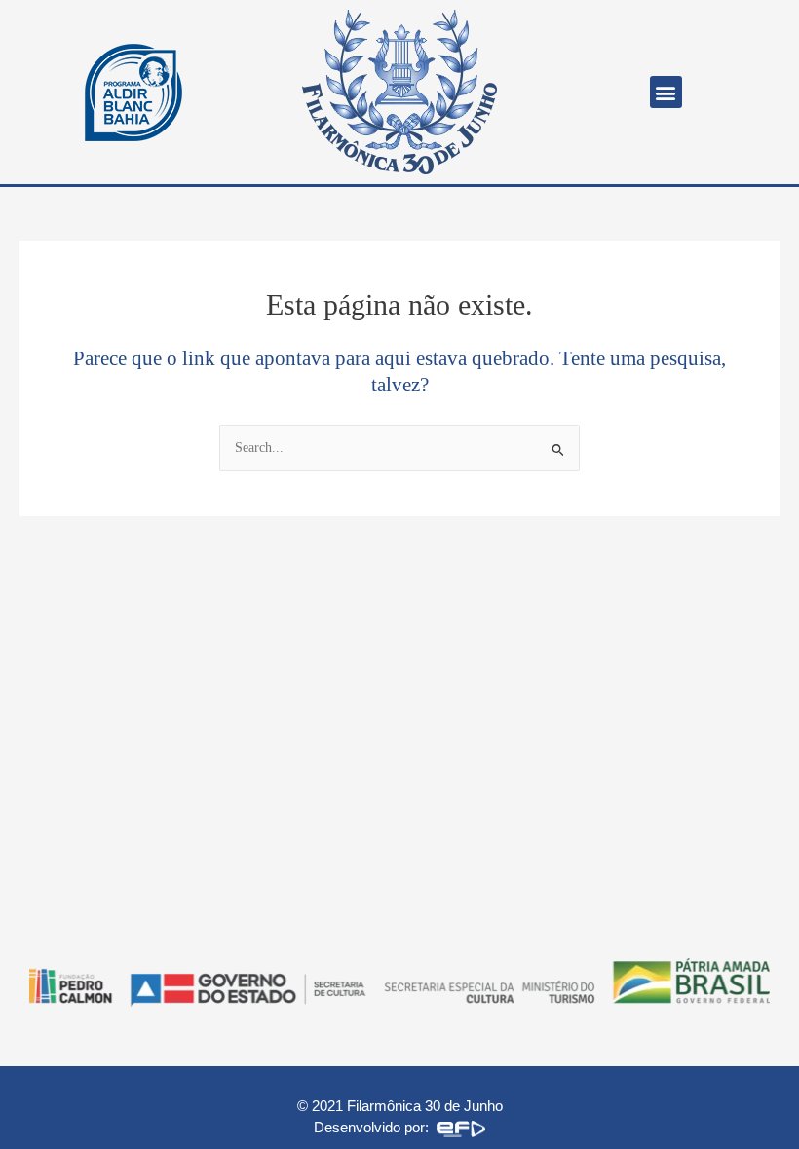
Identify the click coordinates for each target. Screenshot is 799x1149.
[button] (666, 92)
